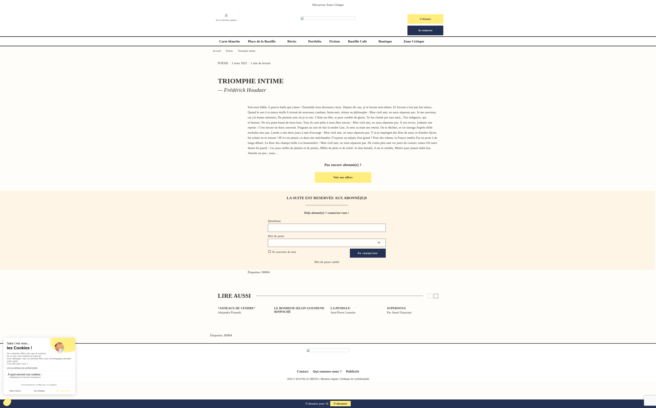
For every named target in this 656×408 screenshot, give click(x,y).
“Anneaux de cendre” (236, 308)
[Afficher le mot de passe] (379, 243)
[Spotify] (341, 364)
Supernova (396, 308)
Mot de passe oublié (326, 262)
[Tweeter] (15, 287)
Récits (291, 41)
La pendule (340, 308)
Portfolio (314, 41)
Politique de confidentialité (354, 378)
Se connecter (425, 30)
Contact (303, 371)
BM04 (266, 272)
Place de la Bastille (262, 41)
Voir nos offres (343, 177)
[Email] (15, 311)
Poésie (223, 63)
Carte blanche (229, 41)
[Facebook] (314, 364)
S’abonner (425, 19)
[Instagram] (328, 364)
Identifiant (274, 221)
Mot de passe (276, 236)
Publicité (352, 371)
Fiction (334, 41)
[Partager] (15, 280)
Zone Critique (335, 4)
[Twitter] (321, 364)
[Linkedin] (334, 364)
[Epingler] (15, 295)
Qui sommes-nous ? (327, 371)
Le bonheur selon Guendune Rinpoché (299, 310)
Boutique (385, 41)
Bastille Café (357, 41)
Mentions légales (329, 378)
